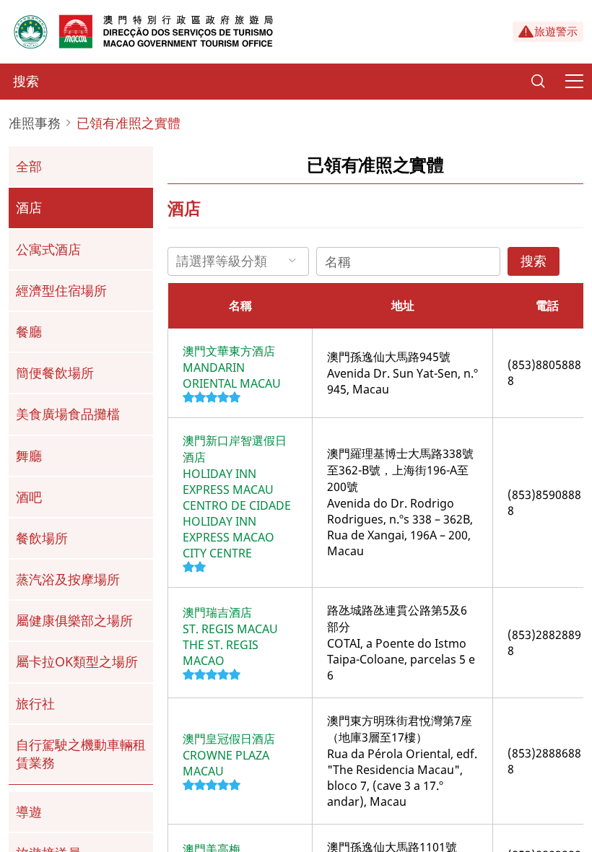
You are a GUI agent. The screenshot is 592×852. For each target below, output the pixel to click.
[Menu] (574, 82)
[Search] (538, 82)
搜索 (534, 260)
